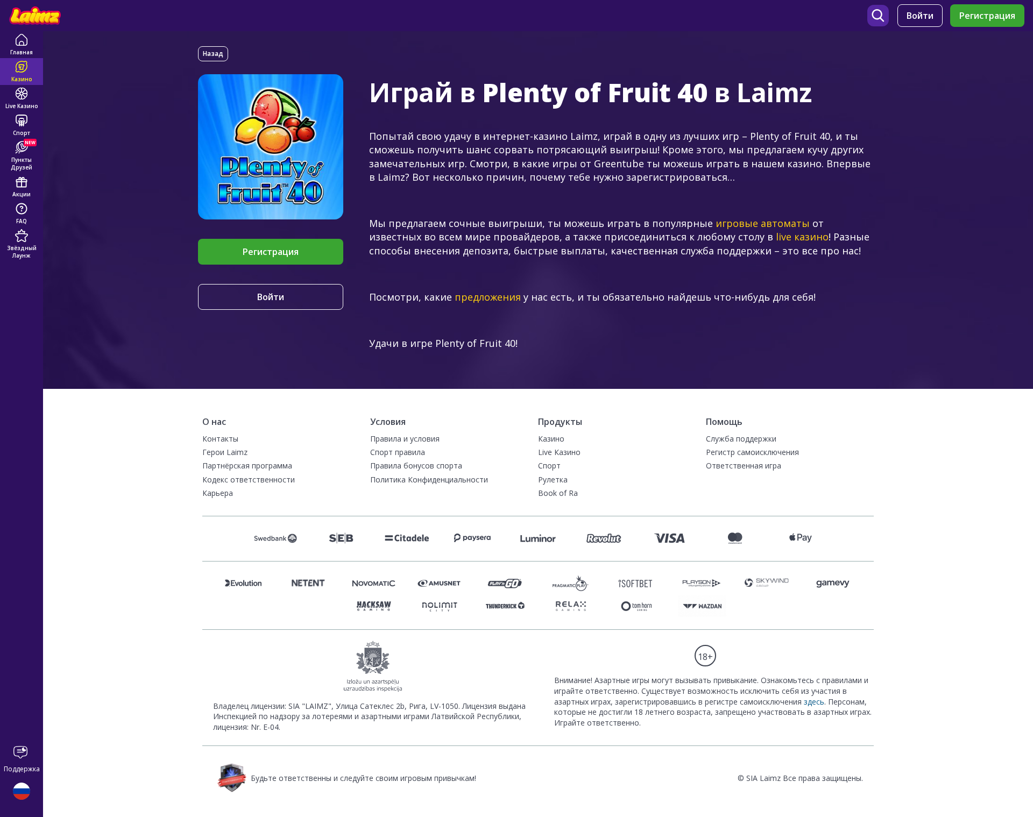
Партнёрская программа (247, 465)
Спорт (549, 465)
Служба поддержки (741, 439)
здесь (814, 702)
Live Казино (559, 452)
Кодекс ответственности (248, 479)
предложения (488, 296)
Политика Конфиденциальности (429, 479)
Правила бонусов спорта (416, 465)
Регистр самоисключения (752, 452)
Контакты (220, 439)
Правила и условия (405, 439)
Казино (551, 439)
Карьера (217, 493)
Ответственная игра (743, 465)
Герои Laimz (224, 452)
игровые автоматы (763, 223)
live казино (802, 236)
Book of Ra (558, 493)
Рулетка (553, 479)
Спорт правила (397, 452)
